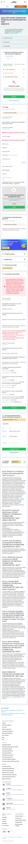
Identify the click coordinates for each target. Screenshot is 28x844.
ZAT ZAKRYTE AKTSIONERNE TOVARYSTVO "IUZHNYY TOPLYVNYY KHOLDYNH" (13, 714)
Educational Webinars (7, 733)
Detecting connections (7, 757)
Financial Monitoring (7, 748)
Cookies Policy (18, 822)
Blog (3, 737)
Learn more (5, 247)
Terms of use (18, 818)
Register (14, 207)
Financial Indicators (6, 753)
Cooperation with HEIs (7, 731)
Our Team (4, 727)
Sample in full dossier (15, 449)
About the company (6, 725)
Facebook (4, 817)
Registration (21, 6)
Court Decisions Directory (8, 770)
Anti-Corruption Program (18, 825)
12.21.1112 (4, 431)
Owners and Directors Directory (9, 774)
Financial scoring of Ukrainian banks (10, 761)
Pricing (3, 723)
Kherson (21, 497)
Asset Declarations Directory (8, 776)
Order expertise (7, 46)
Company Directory (6, 766)
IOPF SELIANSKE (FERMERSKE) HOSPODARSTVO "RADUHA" (12, 711)
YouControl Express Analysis (9, 759)
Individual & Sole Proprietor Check (10, 746)
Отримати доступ (8, 268)
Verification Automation (7, 755)
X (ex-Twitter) (5, 825)
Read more (23, 162)
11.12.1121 (4, 443)
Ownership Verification (7, 750)
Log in (7, 6)
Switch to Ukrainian (13, 33)
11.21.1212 (4, 436)
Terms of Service (19, 816)
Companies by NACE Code (8, 768)
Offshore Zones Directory (8, 772)
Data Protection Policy (20, 820)
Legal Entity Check (6, 744)
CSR (3, 739)
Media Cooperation (6, 729)
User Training (5, 735)
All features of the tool (14, 452)
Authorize (14, 203)
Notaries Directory (6, 778)
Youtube (4, 821)
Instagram (4, 823)
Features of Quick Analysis (14, 100)
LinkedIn (4, 819)
